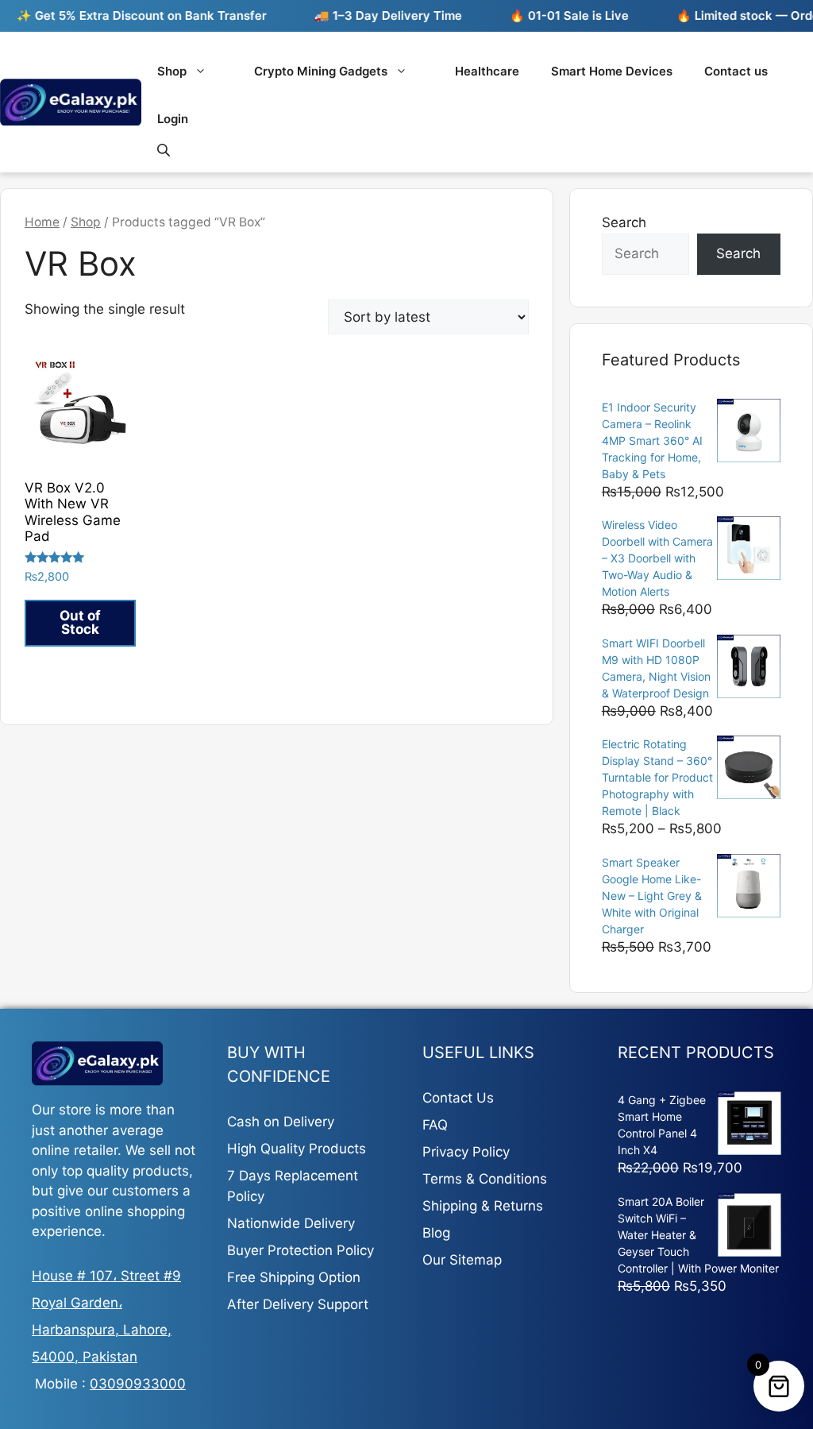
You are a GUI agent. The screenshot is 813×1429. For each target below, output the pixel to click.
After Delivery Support (297, 1304)
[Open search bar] (165, 149)
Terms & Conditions (484, 1179)
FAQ (435, 1125)
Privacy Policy (466, 1152)
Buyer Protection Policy (300, 1250)
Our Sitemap (462, 1260)
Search (624, 222)
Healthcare (487, 71)
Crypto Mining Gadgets (320, 71)
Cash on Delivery (280, 1122)
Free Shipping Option (293, 1277)
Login (172, 118)
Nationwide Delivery (291, 1223)
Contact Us (458, 1098)
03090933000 (138, 1384)
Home (42, 222)
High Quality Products (296, 1149)
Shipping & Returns (482, 1206)
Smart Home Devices (611, 71)
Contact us (736, 71)
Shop (172, 71)
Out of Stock (80, 622)
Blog (436, 1233)
